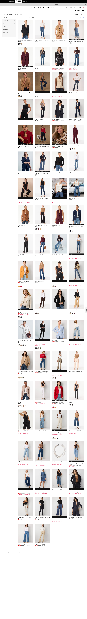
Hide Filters (6, 17)
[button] (83, 10)
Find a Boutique (79, 7)
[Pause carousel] (85, 4)
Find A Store (81, 17)
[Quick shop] (25, 345)
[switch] (32, 17)
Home (4, 14)
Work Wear (10, 14)
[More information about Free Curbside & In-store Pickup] (29, 17)
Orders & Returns (73, 7)
